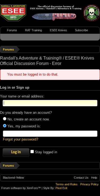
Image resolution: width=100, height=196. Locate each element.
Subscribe (81, 30)
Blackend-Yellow (13, 177)
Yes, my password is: (23, 126)
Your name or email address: (22, 96)
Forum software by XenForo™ (21, 188)
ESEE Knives (58, 30)
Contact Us (81, 177)
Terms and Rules (66, 184)
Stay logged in (45, 152)
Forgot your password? (20, 139)
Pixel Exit (61, 188)
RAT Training (33, 30)
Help (94, 177)
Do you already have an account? (26, 113)
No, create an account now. (28, 119)
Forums (12, 30)
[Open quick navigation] (96, 49)
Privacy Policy (89, 184)
